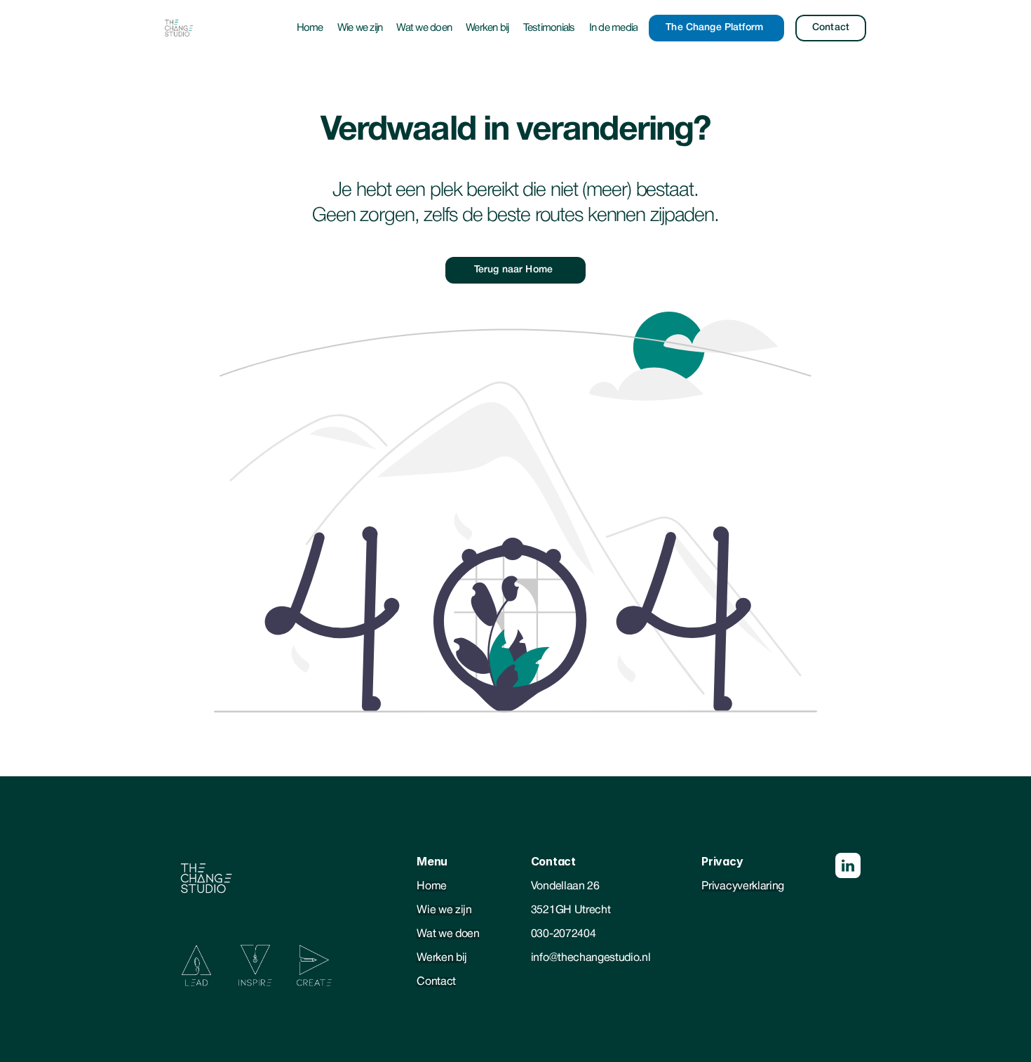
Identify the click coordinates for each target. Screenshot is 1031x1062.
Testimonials (549, 28)
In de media (613, 28)
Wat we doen (424, 28)
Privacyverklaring (742, 886)
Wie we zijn (360, 28)
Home (310, 28)
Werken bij (487, 28)
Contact (436, 982)
